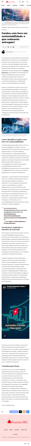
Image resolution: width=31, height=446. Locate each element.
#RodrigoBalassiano (10, 214)
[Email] (11, 47)
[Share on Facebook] (6, 47)
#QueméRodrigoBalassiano (12, 216)
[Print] (13, 47)
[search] (20, 1)
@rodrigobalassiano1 (10, 208)
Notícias (4, 29)
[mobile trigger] (3, 1)
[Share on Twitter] (8, 47)
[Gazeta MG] (9, 1)
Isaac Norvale (9, 51)
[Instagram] (28, 444)
